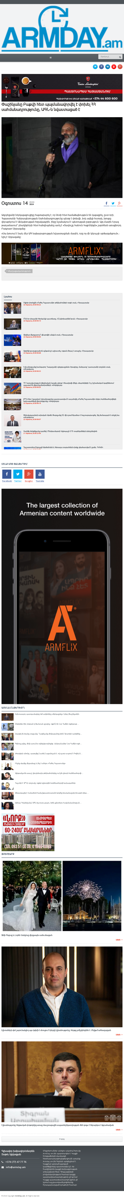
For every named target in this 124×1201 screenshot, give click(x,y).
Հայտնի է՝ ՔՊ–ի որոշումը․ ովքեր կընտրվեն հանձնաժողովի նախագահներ (45, 783)
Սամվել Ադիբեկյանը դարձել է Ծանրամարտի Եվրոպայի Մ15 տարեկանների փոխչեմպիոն (60, 431)
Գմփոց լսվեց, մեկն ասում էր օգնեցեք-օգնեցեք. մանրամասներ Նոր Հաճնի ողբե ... (48, 744)
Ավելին (118, 940)
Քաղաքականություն (19, 271)
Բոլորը (62, 1139)
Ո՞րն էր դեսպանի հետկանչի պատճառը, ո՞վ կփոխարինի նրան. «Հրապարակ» (55, 319)
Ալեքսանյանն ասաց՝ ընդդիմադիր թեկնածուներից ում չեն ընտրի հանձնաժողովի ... (49, 773)
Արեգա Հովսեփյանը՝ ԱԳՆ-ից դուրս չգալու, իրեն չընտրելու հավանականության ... (48, 803)
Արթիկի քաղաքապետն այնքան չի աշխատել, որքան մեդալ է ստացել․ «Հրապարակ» (58, 351)
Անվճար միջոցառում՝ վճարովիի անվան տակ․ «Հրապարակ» (48, 335)
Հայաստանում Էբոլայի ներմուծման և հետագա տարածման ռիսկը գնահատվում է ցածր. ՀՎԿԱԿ (63, 447)
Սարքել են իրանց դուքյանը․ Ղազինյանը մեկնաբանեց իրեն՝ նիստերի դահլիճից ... (48, 734)
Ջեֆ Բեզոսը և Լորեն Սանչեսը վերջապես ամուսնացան (27, 935)
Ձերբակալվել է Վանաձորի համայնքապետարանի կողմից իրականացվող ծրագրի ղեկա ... (52, 793)
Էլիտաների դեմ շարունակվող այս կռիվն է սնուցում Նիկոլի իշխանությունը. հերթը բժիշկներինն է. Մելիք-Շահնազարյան (56, 1030)
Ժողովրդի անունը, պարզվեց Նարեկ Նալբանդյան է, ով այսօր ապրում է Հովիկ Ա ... (48, 753)
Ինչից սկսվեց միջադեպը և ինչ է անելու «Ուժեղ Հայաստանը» (40, 763)
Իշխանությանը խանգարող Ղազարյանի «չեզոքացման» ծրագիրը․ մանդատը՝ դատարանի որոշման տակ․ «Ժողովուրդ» (67, 368)
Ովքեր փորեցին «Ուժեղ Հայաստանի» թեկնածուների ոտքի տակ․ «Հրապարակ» (56, 303)
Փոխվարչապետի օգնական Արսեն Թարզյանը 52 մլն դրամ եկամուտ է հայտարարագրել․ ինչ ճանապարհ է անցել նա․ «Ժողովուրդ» (71, 416)
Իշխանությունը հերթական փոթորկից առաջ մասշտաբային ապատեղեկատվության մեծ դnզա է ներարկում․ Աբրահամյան (58, 1125)
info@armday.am (16, 1167)
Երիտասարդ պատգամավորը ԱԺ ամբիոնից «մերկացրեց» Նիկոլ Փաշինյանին (47, 714)
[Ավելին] (12, 303)
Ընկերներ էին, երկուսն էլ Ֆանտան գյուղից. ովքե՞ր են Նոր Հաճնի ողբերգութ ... (47, 724)
